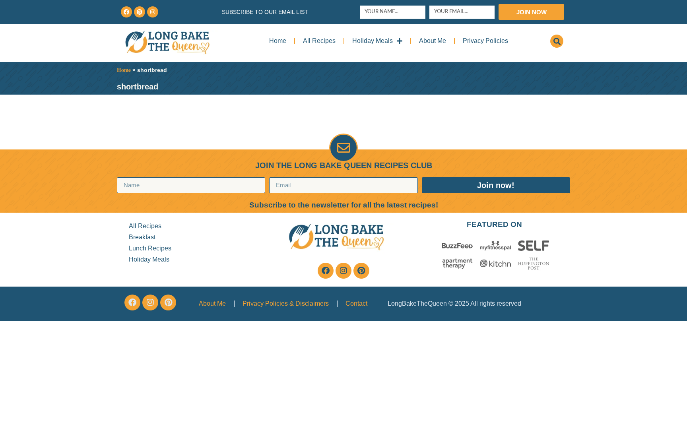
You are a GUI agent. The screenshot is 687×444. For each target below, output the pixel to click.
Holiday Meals (372, 40)
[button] (556, 41)
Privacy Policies (485, 40)
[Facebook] (126, 11)
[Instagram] (152, 11)
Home (277, 40)
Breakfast (142, 237)
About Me (432, 40)
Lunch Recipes (150, 248)
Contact (356, 303)
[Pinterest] (139, 11)
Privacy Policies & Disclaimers (286, 303)
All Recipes (319, 40)
